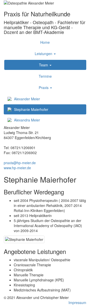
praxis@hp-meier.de (20, 162)
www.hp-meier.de (17, 167)
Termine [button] (45, 76)
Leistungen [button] (44, 53)
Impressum (77, 302)
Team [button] (44, 64)
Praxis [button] (44, 87)
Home (45, 42)
